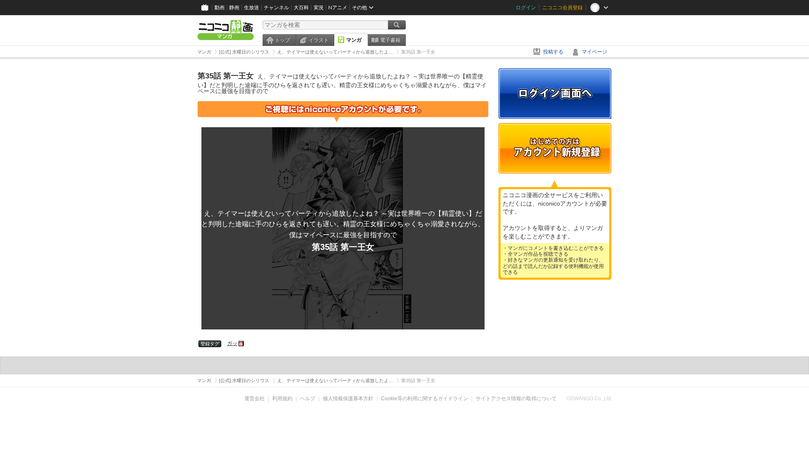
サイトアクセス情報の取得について (516, 398)
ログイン (526, 7)
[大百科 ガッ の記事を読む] (241, 343)
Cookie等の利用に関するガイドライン (424, 398)
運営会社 (254, 398)
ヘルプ (307, 398)
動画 (219, 7)
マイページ (594, 52)
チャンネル (276, 7)
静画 (234, 7)
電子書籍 (390, 40)
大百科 (301, 7)
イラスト (318, 40)
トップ (282, 40)
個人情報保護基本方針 (348, 398)
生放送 (251, 7)
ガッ (232, 343)
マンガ (354, 40)
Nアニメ (337, 7)
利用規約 (282, 398)
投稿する (553, 52)
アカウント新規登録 (554, 148)
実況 (318, 7)
